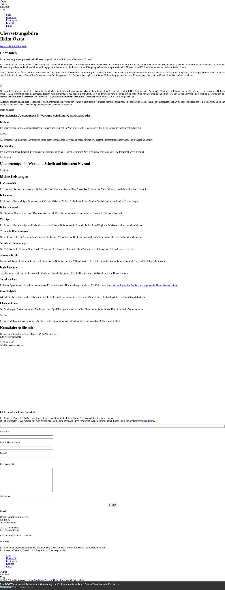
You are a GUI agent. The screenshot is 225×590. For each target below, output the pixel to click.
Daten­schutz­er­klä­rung (143, 421)
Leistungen (11, 561)
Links (9, 566)
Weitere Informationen (22, 587)
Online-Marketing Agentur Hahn (42, 580)
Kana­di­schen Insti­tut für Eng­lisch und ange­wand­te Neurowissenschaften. (142, 285)
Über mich (11, 558)
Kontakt (10, 564)
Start (8, 555)
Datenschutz (78, 580)
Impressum (65, 580)
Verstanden (5, 587)
